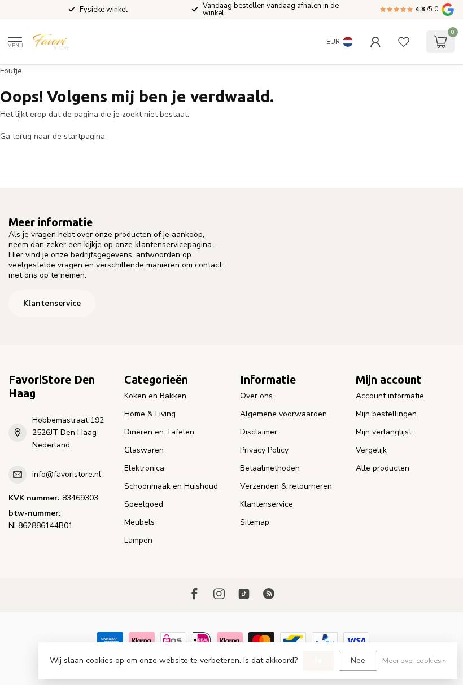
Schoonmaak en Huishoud (171, 486)
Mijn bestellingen (386, 414)
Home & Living (150, 414)
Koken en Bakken (155, 395)
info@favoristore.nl (66, 474)
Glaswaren (144, 450)
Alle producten (382, 468)
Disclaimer (258, 432)
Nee (358, 660)
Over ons (256, 395)
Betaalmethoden (270, 468)
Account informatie (390, 395)
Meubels (139, 522)
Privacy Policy (264, 450)
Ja (318, 660)
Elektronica (144, 468)
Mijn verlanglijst (384, 432)
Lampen (138, 540)
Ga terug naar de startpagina (52, 136)
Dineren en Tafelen (159, 432)
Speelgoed (143, 504)
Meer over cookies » (414, 660)
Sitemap (254, 522)
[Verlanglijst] (403, 41)
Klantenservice (52, 303)
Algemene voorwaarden (283, 414)
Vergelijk (371, 450)
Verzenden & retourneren (286, 486)
